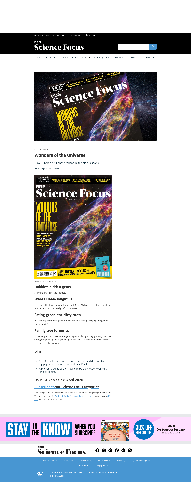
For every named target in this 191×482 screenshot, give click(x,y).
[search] (152, 47)
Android (59, 396)
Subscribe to (66, 387)
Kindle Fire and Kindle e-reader (78, 396)
